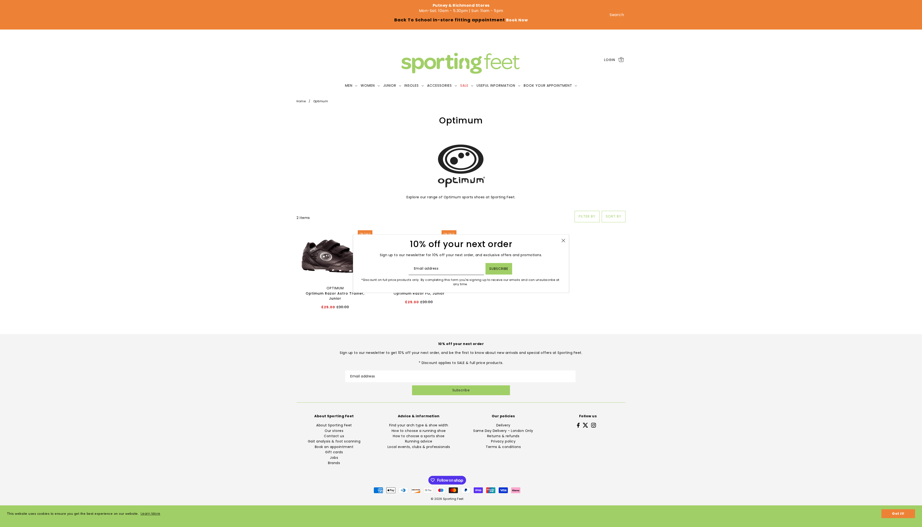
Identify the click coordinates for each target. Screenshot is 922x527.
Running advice (418, 441)
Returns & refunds (503, 436)
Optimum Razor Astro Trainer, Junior (335, 296)
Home (301, 101)
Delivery (503, 425)
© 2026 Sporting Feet (447, 499)
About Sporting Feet (334, 425)
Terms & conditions (503, 446)
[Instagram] (593, 425)
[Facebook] (578, 425)
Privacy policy (503, 441)
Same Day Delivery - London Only (503, 430)
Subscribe (461, 390)
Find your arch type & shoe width (418, 425)
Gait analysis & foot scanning (334, 441)
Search (617, 15)
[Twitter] (585, 425)
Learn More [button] (150, 513)
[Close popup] (563, 240)
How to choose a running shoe (419, 430)
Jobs (334, 457)
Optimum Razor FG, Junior (419, 293)
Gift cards (334, 452)
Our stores (334, 430)
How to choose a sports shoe (419, 436)
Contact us (334, 436)
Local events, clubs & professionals (419, 446)
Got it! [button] (898, 513)
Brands (334, 462)
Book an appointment (334, 446)
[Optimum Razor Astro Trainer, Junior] (335, 255)
